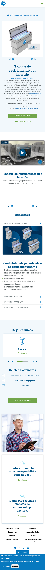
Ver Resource (22, 353)
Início (9, 15)
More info (35, 561)
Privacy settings (22, 552)
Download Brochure (22, 121)
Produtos (15, 15)
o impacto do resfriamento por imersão (27, 109)
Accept (15, 566)
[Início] (9, 3)
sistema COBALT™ (35, 94)
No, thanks (6, 566)
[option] (22, 39)
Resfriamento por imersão (29, 15)
